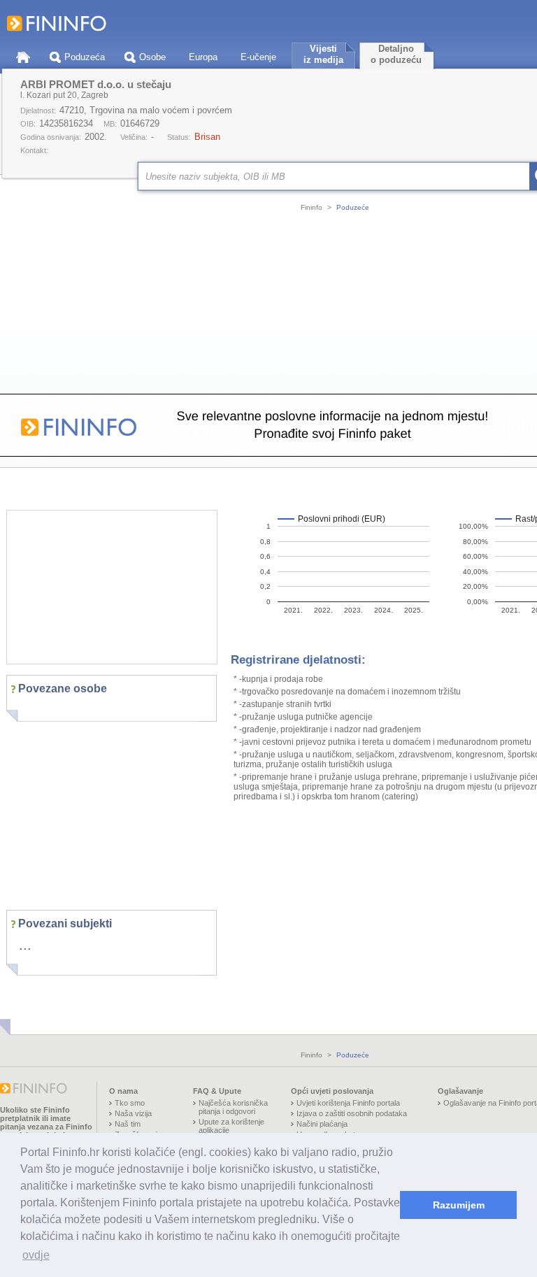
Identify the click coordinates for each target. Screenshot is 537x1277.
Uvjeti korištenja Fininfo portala (348, 1103)
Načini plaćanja (322, 1124)
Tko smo (130, 1103)
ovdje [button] (36, 1255)
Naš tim (128, 1124)
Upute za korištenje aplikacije (231, 1126)
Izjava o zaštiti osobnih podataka (351, 1113)
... (25, 945)
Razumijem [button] (459, 1205)
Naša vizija (133, 1113)
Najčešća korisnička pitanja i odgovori (233, 1107)
